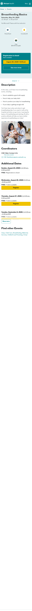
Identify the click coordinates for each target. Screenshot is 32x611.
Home (2, 9)
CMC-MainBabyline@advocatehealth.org (15, 157)
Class (3, 233)
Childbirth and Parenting (14, 235)
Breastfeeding (17, 233)
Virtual (25, 235)
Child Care (9, 233)
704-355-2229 (9, 155)
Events (9, 9)
